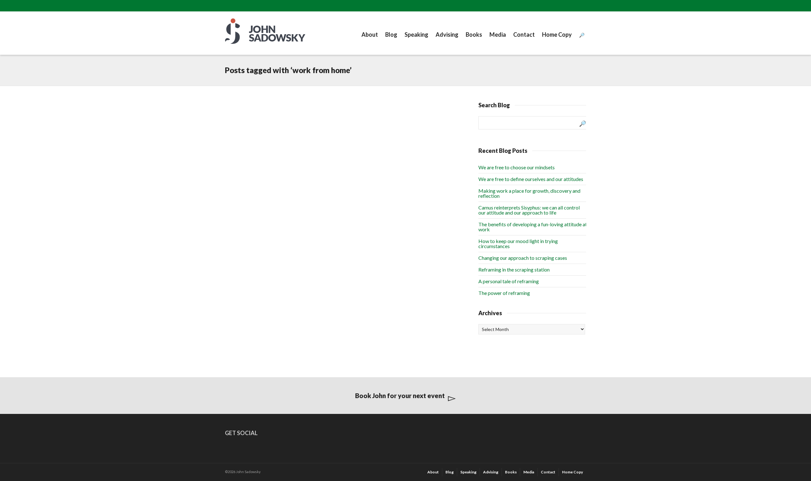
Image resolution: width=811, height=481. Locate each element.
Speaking (416, 34)
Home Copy (557, 34)
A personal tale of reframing (508, 281)
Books (474, 34)
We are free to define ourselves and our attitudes (530, 179)
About (369, 34)
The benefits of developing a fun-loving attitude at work (532, 226)
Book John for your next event (400, 395)
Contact (524, 34)
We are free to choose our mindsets (516, 167)
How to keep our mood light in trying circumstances (518, 243)
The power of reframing (504, 293)
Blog (391, 34)
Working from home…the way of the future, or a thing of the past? (263, 123)
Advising (447, 34)
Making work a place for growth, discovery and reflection (529, 193)
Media (497, 34)
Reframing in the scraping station (514, 269)
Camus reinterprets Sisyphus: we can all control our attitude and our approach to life (529, 210)
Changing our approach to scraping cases (522, 258)
